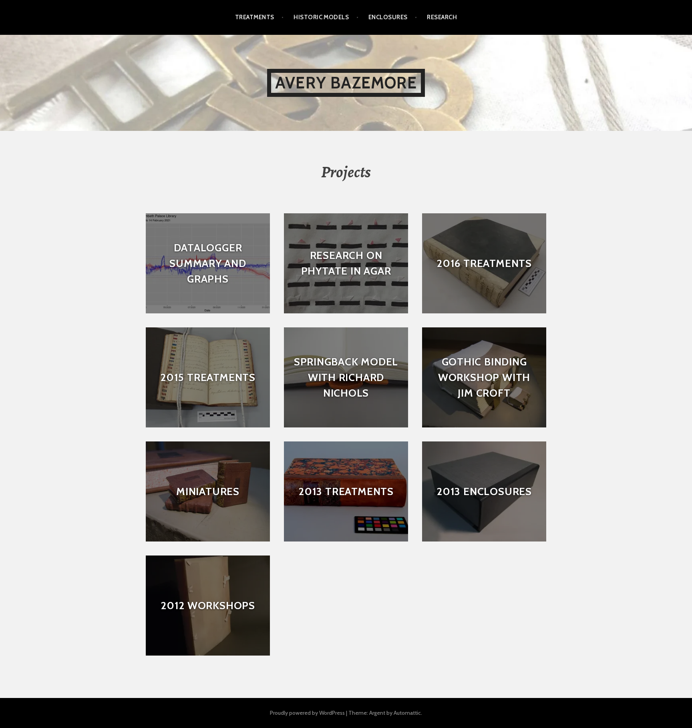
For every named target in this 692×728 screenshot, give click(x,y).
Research (442, 17)
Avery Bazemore (346, 82)
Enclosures (388, 17)
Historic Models (321, 17)
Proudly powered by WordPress (307, 712)
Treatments (254, 17)
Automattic (407, 712)
